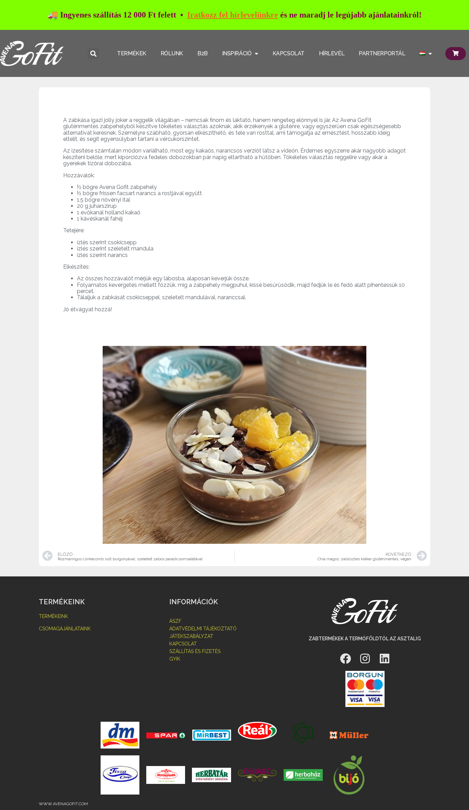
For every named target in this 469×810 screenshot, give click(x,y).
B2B (202, 53)
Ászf (175, 621)
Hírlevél (331, 53)
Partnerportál (382, 53)
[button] (93, 53)
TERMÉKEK (131, 53)
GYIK (174, 659)
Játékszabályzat (191, 636)
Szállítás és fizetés (194, 651)
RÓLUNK (172, 53)
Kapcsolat (183, 643)
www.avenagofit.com (63, 803)
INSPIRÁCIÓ (237, 53)
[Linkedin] (384, 658)
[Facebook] (345, 658)
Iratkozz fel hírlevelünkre (232, 14)
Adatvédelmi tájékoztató (203, 628)
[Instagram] (364, 658)
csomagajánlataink (65, 628)
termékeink (53, 616)
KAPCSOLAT (289, 53)
